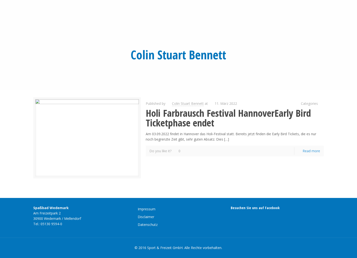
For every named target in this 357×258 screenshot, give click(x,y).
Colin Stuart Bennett (188, 103)
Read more (311, 151)
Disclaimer (146, 216)
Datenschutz (148, 224)
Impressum (146, 209)
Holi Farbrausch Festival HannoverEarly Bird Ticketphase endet (228, 117)
